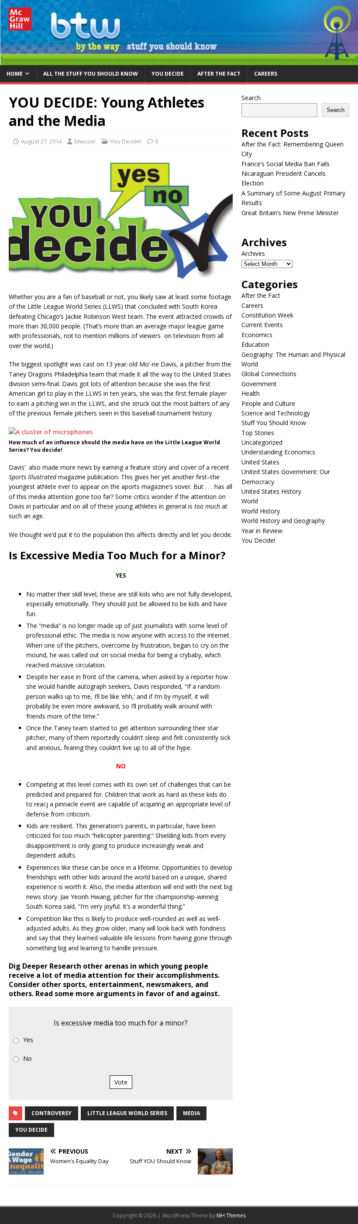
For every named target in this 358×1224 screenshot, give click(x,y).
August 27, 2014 (41, 141)
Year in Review (261, 531)
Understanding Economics (278, 452)
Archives (253, 253)
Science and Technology (275, 413)
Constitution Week (267, 315)
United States (260, 462)
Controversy (51, 1113)
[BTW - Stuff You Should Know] (179, 60)
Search (251, 98)
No (27, 1058)
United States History (271, 491)
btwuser (85, 141)
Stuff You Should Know (273, 422)
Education (255, 344)
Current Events (262, 325)
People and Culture (268, 403)
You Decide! (125, 141)
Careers (265, 73)
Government (259, 384)
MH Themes (231, 1215)
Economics (256, 335)
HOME (15, 73)
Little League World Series (127, 1113)
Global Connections (268, 374)
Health (250, 393)
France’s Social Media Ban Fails (285, 164)
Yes (28, 1040)
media (191, 1113)
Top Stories (257, 433)
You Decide (167, 73)
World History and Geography (283, 520)
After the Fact (219, 73)
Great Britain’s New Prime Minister (290, 213)
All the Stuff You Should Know (90, 73)
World (249, 501)
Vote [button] (120, 1082)
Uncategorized (261, 442)
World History (260, 511)
